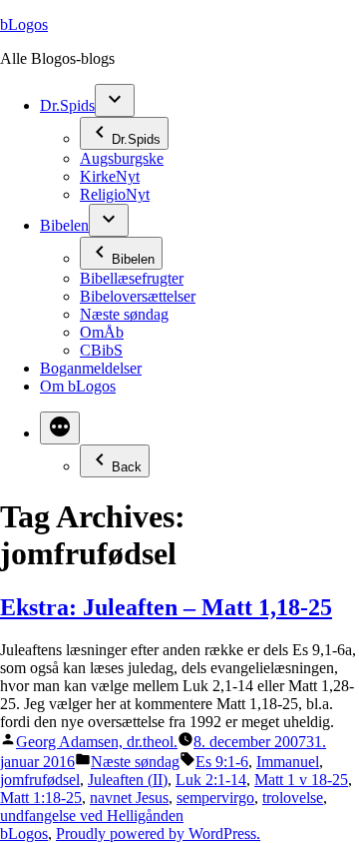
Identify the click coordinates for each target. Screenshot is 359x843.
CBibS (101, 350)
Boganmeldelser (91, 368)
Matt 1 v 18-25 (301, 779)
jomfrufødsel (40, 779)
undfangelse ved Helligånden (91, 815)
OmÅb (102, 332)
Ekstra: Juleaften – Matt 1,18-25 (166, 607)
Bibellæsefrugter (131, 278)
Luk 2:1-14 (211, 779)
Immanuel (287, 761)
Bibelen (64, 225)
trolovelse (292, 797)
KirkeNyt (110, 176)
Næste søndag (124, 314)
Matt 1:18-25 (41, 797)
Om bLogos (78, 386)
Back (127, 466)
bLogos (24, 24)
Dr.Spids (67, 105)
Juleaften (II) (128, 779)
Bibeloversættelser (137, 296)
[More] (60, 428)
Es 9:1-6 (221, 761)
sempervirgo (215, 797)
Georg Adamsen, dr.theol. (97, 741)
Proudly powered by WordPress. (158, 833)
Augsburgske (122, 158)
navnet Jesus (129, 797)
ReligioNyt (115, 194)
